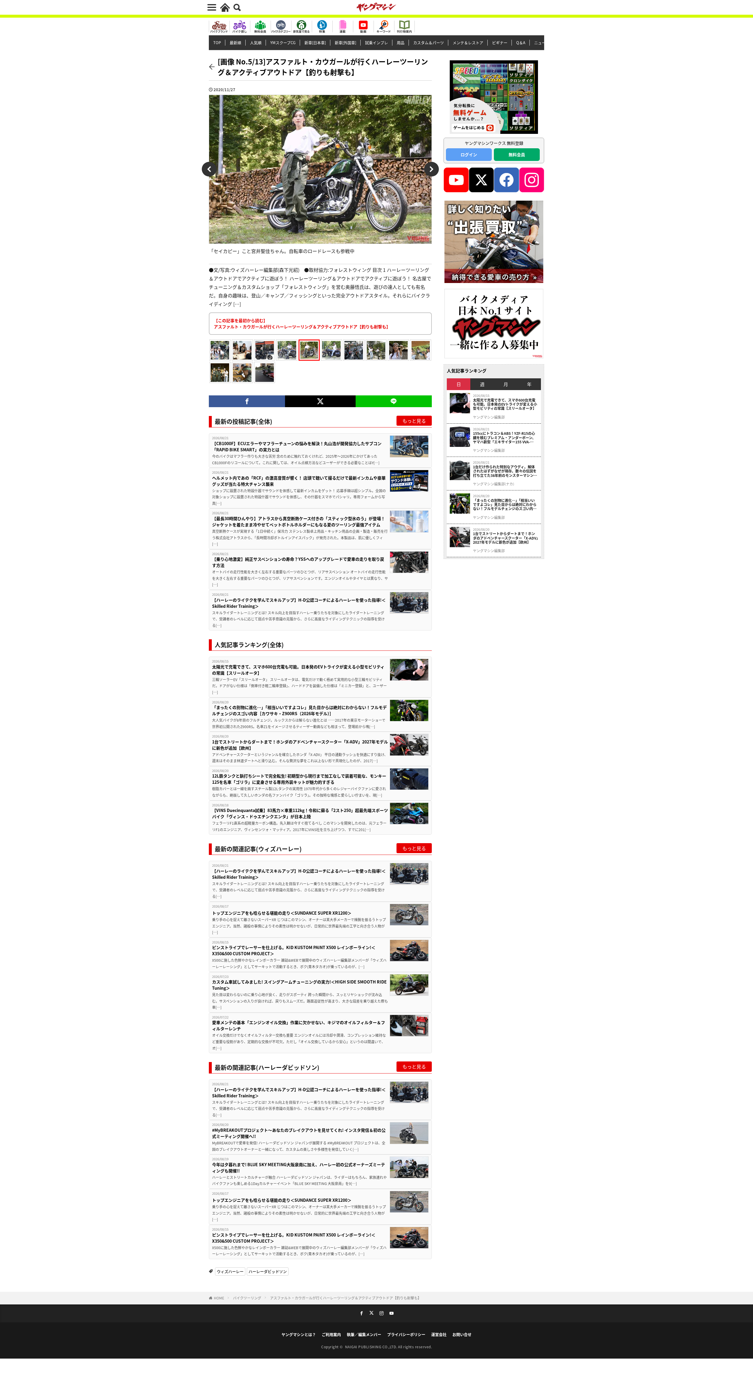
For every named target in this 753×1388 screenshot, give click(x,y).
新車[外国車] (345, 42)
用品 (400, 42)
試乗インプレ (376, 42)
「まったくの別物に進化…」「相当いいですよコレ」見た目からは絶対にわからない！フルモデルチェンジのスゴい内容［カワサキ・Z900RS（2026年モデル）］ (299, 710)
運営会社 (439, 1334)
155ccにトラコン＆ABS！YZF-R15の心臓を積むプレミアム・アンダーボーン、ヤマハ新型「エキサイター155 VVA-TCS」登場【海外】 (504, 437)
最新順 (235, 42)
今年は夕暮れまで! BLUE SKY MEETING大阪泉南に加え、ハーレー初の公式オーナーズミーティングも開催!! (298, 1167)
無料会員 (517, 154)
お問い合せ (462, 1334)
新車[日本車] (315, 42)
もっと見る (414, 420)
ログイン (469, 154)
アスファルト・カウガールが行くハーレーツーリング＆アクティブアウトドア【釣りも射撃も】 (345, 1297)
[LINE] (394, 401)
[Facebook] (247, 401)
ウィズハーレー (230, 1271)
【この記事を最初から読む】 (302, 323)
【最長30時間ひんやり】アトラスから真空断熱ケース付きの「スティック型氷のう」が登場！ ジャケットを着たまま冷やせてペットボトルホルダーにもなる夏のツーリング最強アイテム (298, 521)
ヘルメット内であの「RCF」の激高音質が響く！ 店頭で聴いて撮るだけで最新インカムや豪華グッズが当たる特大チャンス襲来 (299, 481)
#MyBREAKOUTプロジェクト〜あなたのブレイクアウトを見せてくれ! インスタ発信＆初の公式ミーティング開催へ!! (299, 1133)
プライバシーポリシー (406, 1334)
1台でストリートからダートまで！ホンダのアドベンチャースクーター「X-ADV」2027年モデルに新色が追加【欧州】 (300, 745)
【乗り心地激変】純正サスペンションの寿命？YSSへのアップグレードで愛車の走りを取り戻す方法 (298, 562)
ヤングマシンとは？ (298, 1334)
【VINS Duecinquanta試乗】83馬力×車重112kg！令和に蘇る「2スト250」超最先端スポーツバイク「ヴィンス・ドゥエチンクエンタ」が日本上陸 (300, 813)
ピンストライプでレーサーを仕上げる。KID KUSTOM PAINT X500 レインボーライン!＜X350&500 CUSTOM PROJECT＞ (293, 950)
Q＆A (520, 42)
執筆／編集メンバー (364, 1334)
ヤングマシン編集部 (489, 417)
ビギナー (499, 42)
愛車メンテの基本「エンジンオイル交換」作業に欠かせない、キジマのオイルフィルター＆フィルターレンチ (298, 1025)
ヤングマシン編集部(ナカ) (493, 484)
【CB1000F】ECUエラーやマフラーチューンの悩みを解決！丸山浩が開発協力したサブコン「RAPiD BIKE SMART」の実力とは (297, 446)
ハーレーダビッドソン (268, 1271)
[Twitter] (320, 401)
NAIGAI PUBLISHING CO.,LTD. (371, 1346)
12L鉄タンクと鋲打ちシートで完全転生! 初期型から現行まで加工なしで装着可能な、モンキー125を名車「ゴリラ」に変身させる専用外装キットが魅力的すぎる (299, 779)
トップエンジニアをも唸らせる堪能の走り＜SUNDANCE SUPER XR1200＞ (281, 913)
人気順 (255, 42)
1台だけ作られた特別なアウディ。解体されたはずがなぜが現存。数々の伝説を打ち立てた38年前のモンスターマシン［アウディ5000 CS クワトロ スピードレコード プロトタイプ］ (505, 471)
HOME (219, 1297)
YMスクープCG (283, 42)
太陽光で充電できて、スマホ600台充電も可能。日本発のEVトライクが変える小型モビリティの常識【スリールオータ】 (298, 670)
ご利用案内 (331, 1334)
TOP (217, 42)
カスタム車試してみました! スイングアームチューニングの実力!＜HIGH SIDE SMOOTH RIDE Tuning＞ (299, 985)
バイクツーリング (247, 1297)
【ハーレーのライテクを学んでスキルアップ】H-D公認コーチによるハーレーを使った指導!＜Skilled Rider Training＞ (299, 603)
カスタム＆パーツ (428, 42)
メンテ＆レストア (468, 42)
